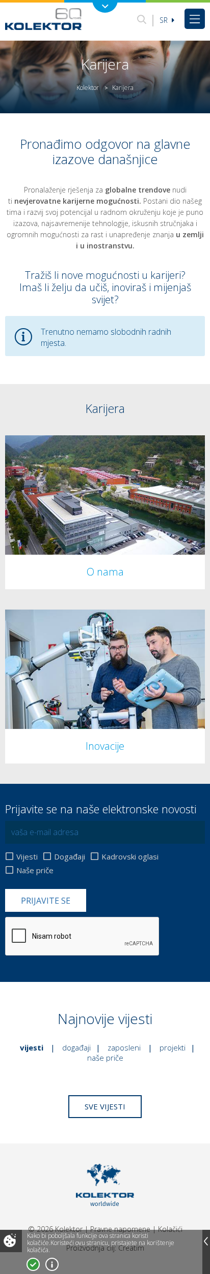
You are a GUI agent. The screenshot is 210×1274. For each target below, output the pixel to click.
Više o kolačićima (52, 1264)
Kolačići (170, 1229)
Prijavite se (45, 900)
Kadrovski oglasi (130, 856)
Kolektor (87, 87)
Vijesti (27, 856)
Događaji (69, 856)
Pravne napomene (120, 1229)
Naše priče (35, 870)
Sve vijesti (105, 1106)
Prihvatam (33, 1264)
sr (165, 20)
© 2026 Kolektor (55, 1229)
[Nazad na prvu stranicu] (43, 18)
